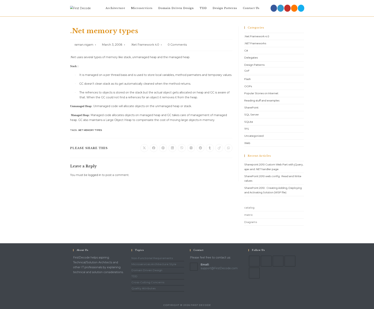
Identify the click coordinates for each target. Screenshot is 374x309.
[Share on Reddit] (200, 148)
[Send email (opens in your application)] (301, 8)
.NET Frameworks (255, 43)
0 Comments (177, 44)
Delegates (251, 57)
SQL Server (251, 114)
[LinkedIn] (280, 8)
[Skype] (278, 261)
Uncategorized (254, 135)
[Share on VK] (191, 148)
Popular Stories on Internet (261, 93)
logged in (94, 175)
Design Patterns (254, 64)
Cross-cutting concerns (147, 282)
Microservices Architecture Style (153, 264)
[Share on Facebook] (154, 148)
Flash (247, 79)
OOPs (248, 86)
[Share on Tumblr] (210, 148)
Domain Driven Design (146, 270)
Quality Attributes (143, 288)
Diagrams (250, 222)
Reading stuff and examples (261, 100)
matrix (248, 214)
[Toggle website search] (266, 8)
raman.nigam (83, 44)
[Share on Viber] (182, 148)
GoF (247, 70)
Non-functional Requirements (152, 258)
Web (247, 143)
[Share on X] (144, 148)
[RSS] (294, 8)
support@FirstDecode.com (219, 268)
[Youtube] (287, 8)
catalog (249, 207)
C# (246, 50)
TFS (246, 128)
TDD (134, 276)
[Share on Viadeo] (219, 148)
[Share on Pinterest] (163, 148)
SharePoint (251, 107)
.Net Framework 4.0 (145, 44)
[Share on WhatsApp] (228, 148)
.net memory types (90, 130)
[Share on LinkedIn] (172, 148)
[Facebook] (274, 8)
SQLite (248, 121)
